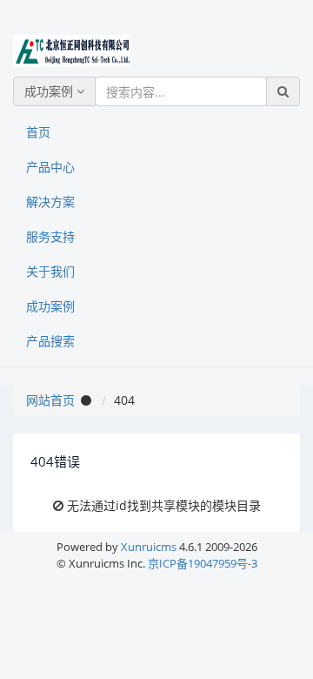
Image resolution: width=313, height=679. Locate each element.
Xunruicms (148, 547)
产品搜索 (50, 341)
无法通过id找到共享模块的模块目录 (164, 505)
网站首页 (50, 400)
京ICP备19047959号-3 (202, 563)
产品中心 (50, 166)
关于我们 (50, 271)
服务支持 (50, 236)
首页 (38, 132)
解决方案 (50, 201)
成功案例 (50, 91)
